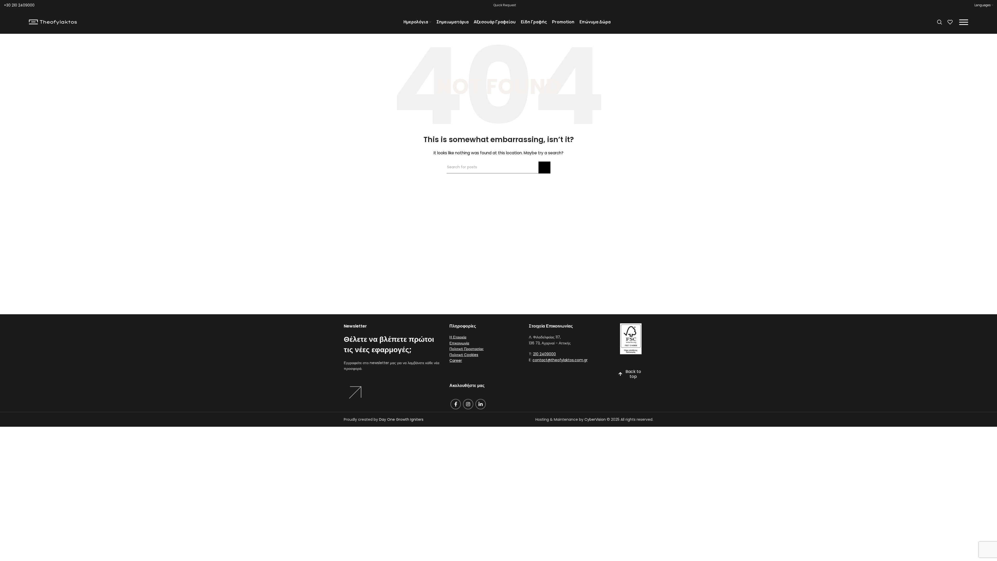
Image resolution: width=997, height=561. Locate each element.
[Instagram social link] (468, 404)
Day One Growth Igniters (401, 419)
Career (455, 360)
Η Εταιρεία (457, 337)
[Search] (939, 22)
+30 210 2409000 (19, 5)
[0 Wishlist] (950, 22)
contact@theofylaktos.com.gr (560, 360)
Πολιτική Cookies (463, 354)
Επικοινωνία (459, 343)
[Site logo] (53, 21)
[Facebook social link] (455, 404)
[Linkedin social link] (480, 404)
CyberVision (595, 419)
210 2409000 (544, 354)
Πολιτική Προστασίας (466, 348)
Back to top (633, 374)
